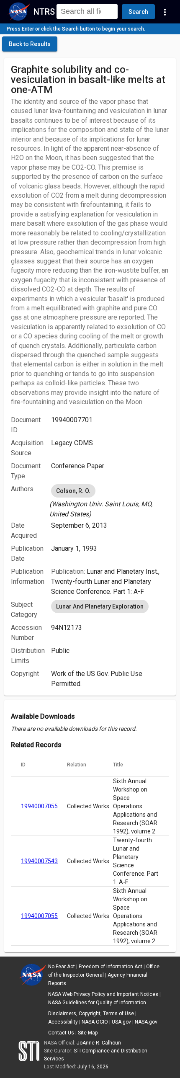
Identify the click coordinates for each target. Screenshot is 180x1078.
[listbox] (110, 500)
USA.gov (121, 1022)
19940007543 (39, 861)
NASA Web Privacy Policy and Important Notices (103, 994)
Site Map (88, 1033)
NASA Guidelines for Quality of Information (97, 1003)
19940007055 (39, 806)
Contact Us (61, 1033)
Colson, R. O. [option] (73, 490)
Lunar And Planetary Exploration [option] (100, 606)
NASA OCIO (95, 1022)
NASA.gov (146, 1022)
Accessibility (63, 1022)
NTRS (44, 12)
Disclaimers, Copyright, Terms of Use (91, 1013)
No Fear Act (61, 967)
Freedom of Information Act (110, 967)
